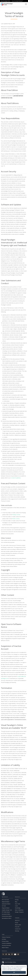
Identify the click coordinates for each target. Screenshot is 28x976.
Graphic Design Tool (7, 910)
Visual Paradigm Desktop (17, 0)
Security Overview (6, 945)
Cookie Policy (18, 969)
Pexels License (16, 518)
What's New (18, 924)
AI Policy (4, 939)
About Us (17, 920)
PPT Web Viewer (6, 912)
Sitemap (17, 931)
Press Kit (17, 926)
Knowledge (17, 908)
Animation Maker (6, 903)
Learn (16, 905)
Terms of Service (6, 937)
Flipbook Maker (5, 901)
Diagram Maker (6, 908)
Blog (16, 901)
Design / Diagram (19, 912)
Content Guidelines (16, 478)
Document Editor (6, 914)
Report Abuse (5, 947)
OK (14, 972)
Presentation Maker (7, 916)
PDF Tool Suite (5, 899)
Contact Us (17, 928)
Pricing (16, 899)
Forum (16, 922)
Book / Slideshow (19, 910)
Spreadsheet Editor (6, 918)
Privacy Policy (5, 941)
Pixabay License (16, 514)
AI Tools (4, 905)
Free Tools (17, 903)
